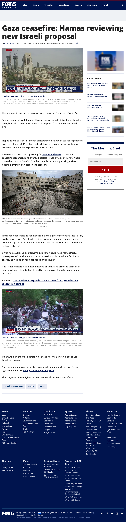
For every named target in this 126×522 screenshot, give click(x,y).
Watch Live (90, 448)
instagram (117, 513)
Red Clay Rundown (93, 421)
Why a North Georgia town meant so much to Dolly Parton (97, 85)
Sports (68, 411)
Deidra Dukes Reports (91, 439)
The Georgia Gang (93, 427)
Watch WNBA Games (73, 497)
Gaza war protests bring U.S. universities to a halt (24, 337)
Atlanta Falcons (71, 418)
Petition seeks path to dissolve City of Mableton (97, 95)
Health (4, 432)
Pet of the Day (50, 427)
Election (6, 461)
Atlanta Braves (71, 415)
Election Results (8, 470)
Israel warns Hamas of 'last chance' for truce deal (24, 96)
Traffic (25, 429)
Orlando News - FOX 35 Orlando (52, 471)
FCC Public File (112, 441)
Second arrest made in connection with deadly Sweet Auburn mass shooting (98, 118)
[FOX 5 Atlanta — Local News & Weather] (10, 5)
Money (27, 461)
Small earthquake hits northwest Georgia (95, 106)
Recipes (47, 429)
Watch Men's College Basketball (73, 487)
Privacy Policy (108, 181)
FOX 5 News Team (114, 424)
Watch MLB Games (72, 475)
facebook (107, 513)
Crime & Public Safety (8, 419)
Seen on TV (111, 418)
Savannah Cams (29, 421)
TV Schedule (91, 454)
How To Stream (113, 415)
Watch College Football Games (71, 471)
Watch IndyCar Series (73, 484)
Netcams (26, 418)
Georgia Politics (8, 467)
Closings (26, 415)
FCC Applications (113, 443)
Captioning (111, 446)
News (42, 386)
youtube (102, 513)
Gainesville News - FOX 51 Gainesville (51, 476)
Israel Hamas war (39, 43)
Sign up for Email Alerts (113, 430)
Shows (89, 411)
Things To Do (49, 432)
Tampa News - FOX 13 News (52, 465)
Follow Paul (48, 424)
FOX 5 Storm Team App (30, 425)
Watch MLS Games (72, 500)
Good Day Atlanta (49, 413)
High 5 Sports (70, 427)
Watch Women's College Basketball (72, 493)
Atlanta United (70, 424)
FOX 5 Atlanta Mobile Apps (10, 439)
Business (26, 470)
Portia (88, 424)
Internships (111, 438)
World (31, 386)
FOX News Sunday (9, 443)
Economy (27, 467)
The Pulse (90, 418)
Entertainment (7, 435)
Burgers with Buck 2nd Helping (93, 444)
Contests (110, 421)
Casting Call (48, 421)
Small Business (29, 476)
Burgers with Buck (51, 418)
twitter (112, 513)
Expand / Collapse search (122, 5)
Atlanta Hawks (70, 421)
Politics (5, 429)
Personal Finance (30, 464)
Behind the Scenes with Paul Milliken (93, 433)
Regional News (52, 461)
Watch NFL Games (72, 467)
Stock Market (28, 473)
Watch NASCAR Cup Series (73, 479)
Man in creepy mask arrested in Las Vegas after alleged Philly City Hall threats (98, 129)
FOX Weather (28, 432)
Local (4, 415)
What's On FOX (92, 451)
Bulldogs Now (91, 429)
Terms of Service (107, 183)
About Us (112, 411)
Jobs (108, 435)
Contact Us (111, 427)
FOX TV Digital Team (24, 43)
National (5, 423)
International (7, 426)
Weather (28, 411)
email (122, 513)
